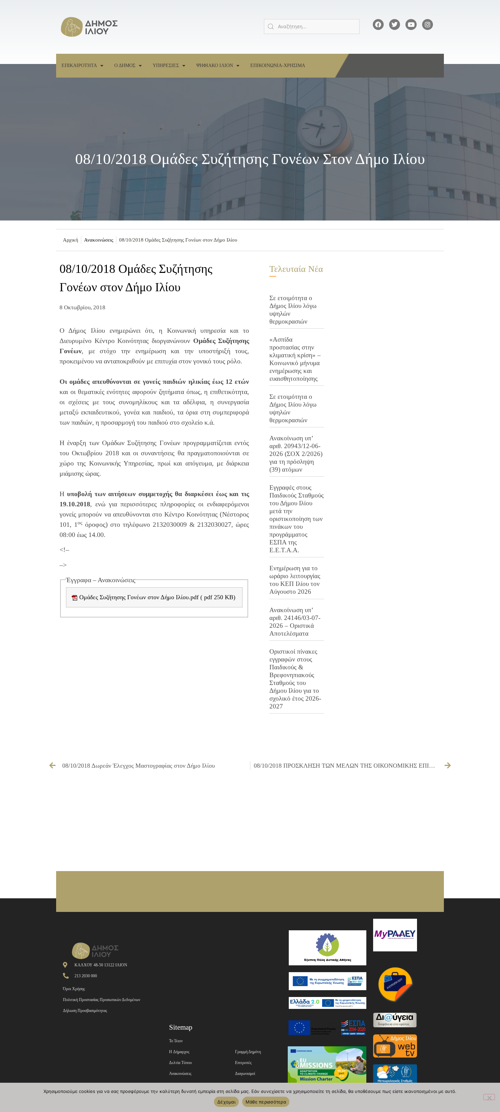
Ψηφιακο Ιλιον (214, 65)
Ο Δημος (124, 65)
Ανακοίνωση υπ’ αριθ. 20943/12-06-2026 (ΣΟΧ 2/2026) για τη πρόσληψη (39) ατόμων (295, 454)
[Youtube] (410, 24)
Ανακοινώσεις (98, 240)
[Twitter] (394, 24)
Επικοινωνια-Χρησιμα (277, 65)
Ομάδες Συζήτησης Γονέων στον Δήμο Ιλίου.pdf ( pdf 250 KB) (156, 597)
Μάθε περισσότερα (266, 1102)
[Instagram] (427, 24)
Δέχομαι (226, 1102)
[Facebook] (378, 24)
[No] (489, 1097)
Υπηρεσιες (166, 65)
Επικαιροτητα (79, 65)
